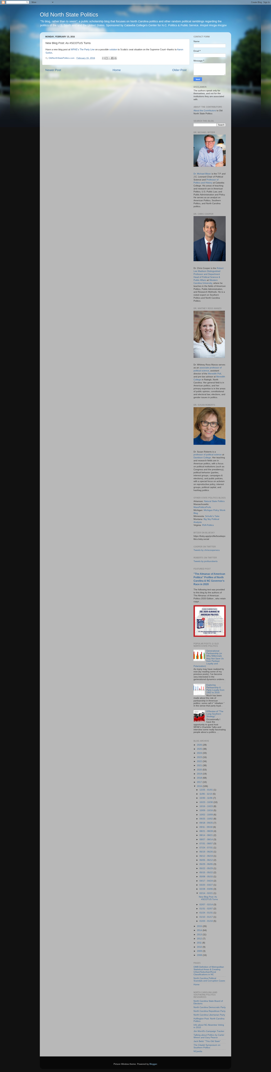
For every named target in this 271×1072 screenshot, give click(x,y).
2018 (200, 778)
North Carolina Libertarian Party (209, 1015)
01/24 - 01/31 (206, 913)
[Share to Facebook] (112, 58)
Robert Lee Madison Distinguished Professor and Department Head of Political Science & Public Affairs (208, 274)
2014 (200, 930)
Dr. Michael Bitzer (202, 174)
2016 (200, 786)
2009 (200, 951)
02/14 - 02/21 (206, 893)
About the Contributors (205, 110)
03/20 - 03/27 (206, 885)
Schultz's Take (212, 516)
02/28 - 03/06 (206, 889)
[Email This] (103, 58)
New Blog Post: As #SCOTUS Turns (208, 898)
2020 (200, 770)
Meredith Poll (214, 373)
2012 (200, 938)
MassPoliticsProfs (202, 507)
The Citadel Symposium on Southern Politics (207, 1046)
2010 (200, 947)
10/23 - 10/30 (206, 802)
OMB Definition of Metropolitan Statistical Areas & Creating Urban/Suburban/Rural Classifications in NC (209, 971)
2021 (200, 765)
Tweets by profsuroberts (206, 561)
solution (113, 49)
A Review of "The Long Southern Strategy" (214, 714)
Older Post (179, 70)
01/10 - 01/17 (206, 917)
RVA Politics (208, 525)
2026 (200, 745)
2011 (199, 943)
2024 (200, 753)
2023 (200, 757)
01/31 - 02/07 (206, 908)
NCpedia (198, 1051)
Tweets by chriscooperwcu (207, 550)
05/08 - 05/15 (206, 876)
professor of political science (208, 454)
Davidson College (202, 457)
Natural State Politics (214, 501)
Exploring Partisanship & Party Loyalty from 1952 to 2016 (215, 689)
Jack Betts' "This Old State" (207, 1041)
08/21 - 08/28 (206, 831)
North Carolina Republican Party (210, 1011)
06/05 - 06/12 (206, 860)
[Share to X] (109, 58)
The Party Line (87, 49)
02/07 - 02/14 (206, 904)
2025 (200, 749)
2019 (200, 774)
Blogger (153, 1064)
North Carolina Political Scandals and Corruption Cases (209, 979)
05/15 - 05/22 (206, 872)
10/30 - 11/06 (206, 798)
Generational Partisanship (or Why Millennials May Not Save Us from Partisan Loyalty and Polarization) (209, 658)
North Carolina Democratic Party (210, 1007)
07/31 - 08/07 (206, 843)
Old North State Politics (69, 14)
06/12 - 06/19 (206, 856)
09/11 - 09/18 (206, 827)
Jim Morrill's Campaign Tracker (209, 1031)
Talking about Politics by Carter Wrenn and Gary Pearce (209, 1036)
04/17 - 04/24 (206, 881)
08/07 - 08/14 (206, 839)
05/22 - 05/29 (206, 868)
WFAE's (75, 49)
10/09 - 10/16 (206, 810)
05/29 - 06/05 (206, 864)
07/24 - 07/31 (206, 847)
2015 (200, 926)
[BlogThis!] (106, 58)
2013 (200, 934)
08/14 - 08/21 (206, 835)
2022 (200, 761)
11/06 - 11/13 (206, 794)
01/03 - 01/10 (206, 921)
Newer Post (53, 70)
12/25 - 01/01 (206, 790)
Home (117, 70)
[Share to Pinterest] (115, 58)
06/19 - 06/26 (206, 852)
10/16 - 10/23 (206, 806)
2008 (200, 955)
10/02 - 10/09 (206, 814)
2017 (200, 782)
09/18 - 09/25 (206, 823)
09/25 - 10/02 (206, 819)
